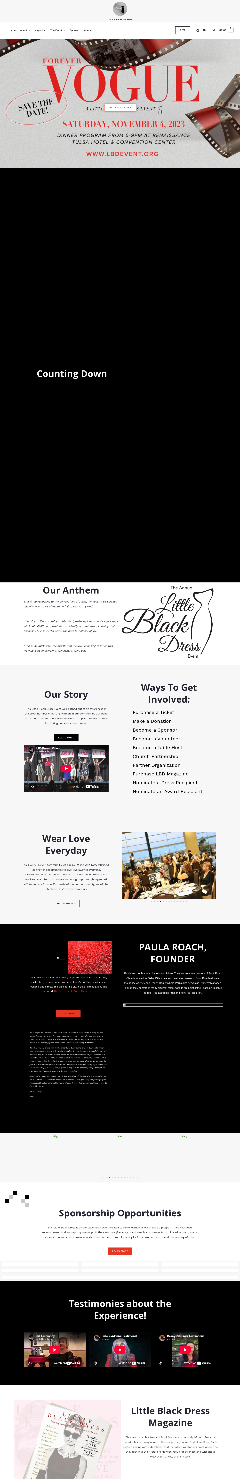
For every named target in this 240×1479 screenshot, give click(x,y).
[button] (28, 30)
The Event (56, 30)
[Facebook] (197, 30)
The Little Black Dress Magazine (72, 991)
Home (12, 30)
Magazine (40, 30)
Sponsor (75, 30)
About (23, 30)
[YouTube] (204, 30)
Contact (88, 30)
